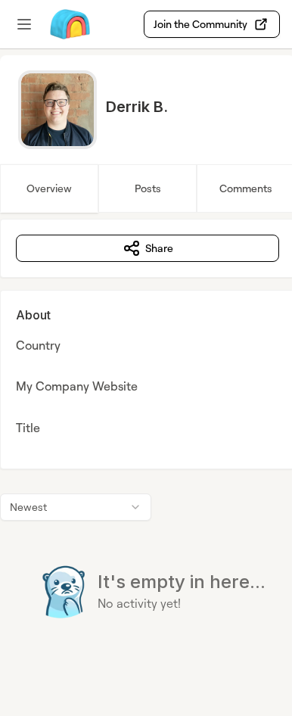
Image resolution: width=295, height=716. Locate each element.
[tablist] (147, 188)
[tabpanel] (147, 449)
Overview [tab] (49, 188)
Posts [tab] (148, 188)
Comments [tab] (245, 188)
